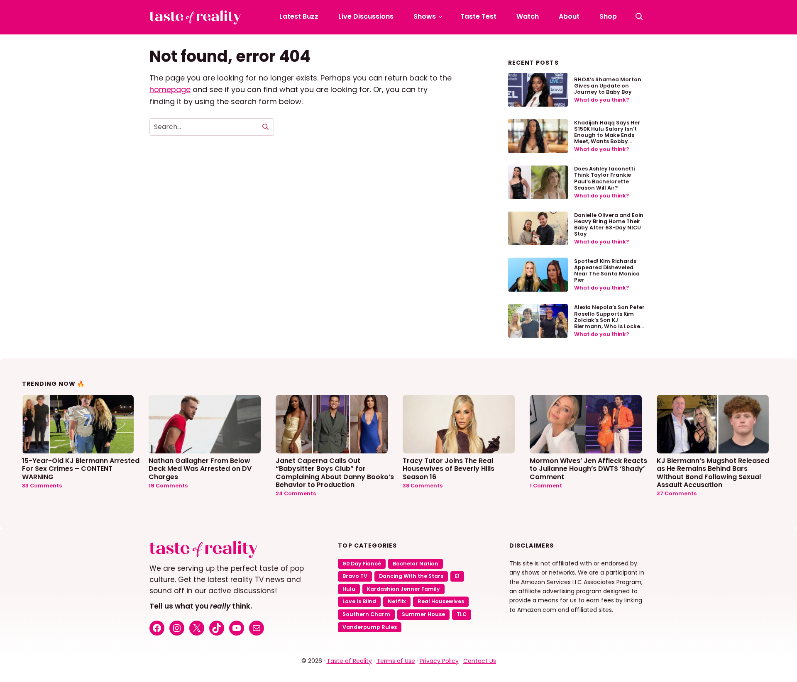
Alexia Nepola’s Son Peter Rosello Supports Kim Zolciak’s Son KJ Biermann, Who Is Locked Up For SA (609, 320)
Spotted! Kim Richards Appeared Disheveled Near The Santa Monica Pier (607, 270)
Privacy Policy (439, 661)
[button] (639, 16)
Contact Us (479, 661)
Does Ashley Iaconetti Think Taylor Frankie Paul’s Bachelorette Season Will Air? (604, 178)
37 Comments (677, 493)
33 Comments (42, 485)
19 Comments (168, 485)
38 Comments (423, 485)
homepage (170, 89)
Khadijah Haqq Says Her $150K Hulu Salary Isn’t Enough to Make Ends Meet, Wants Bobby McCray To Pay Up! (607, 135)
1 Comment (546, 485)
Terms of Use (395, 661)
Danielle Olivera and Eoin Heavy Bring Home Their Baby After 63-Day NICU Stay (608, 224)
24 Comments (296, 493)
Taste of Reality (349, 661)
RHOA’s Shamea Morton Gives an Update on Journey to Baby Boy (607, 85)
